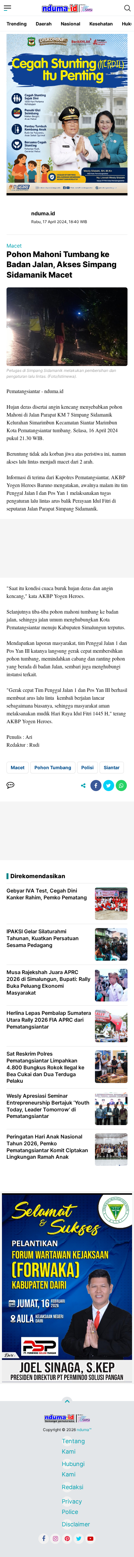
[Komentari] (10, 785)
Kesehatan (101, 23)
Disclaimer (67, 1524)
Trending (17, 23)
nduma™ (84, 1429)
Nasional (70, 23)
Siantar (112, 767)
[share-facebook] (95, 785)
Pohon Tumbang (52, 767)
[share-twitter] (108, 785)
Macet (14, 245)
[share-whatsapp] (121, 785)
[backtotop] (67, 1402)
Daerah (44, 23)
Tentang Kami (67, 1442)
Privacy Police (67, 1502)
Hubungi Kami (67, 1464)
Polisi (87, 767)
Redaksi (67, 1487)
